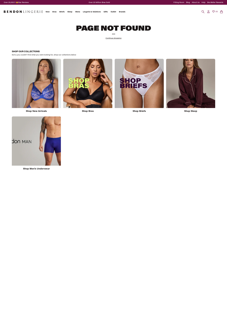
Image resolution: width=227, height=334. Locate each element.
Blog (188, 2)
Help (203, 2)
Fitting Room (178, 2)
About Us (196, 2)
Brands (122, 12)
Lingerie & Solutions (92, 12)
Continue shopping (113, 38)
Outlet (113, 12)
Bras (54, 12)
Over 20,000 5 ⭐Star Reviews (16, 2)
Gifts (106, 12)
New (48, 12)
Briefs (62, 12)
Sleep (69, 12)
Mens (77, 12)
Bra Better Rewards (215, 2)
